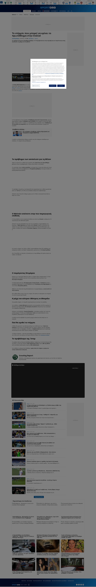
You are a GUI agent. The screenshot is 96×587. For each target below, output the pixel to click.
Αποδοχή (61, 85)
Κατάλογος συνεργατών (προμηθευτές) (39, 82)
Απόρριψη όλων (52, 85)
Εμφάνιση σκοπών (36, 85)
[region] (48, 74)
